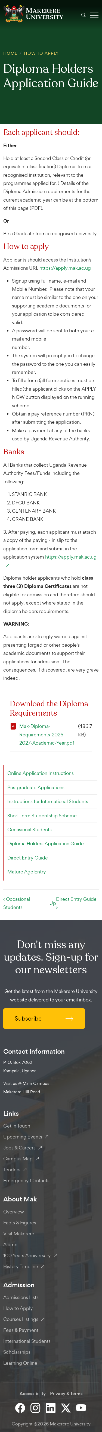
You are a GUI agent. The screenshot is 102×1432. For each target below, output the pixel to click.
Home (10, 53)
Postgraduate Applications (35, 787)
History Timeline (20, 1266)
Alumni (10, 1244)
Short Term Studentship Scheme (42, 815)
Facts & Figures (19, 1222)
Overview (13, 1212)
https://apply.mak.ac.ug (65, 268)
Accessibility (33, 1393)
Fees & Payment (20, 1330)
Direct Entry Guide (27, 858)
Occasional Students (29, 829)
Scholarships (16, 1352)
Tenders (11, 1169)
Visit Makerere (18, 1233)
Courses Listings (20, 1319)
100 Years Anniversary (27, 1255)
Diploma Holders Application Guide (45, 843)
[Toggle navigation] (94, 15)
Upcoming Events (22, 1137)
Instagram (35, 1407)
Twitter (66, 1407)
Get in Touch (16, 1126)
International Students (27, 1341)
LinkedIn (51, 1407)
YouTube (81, 1407)
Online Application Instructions (40, 773)
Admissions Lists (21, 1297)
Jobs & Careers (19, 1148)
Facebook (20, 1407)
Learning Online (20, 1363)
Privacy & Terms (66, 1393)
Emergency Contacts (26, 1180)
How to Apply (41, 53)
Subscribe (28, 1018)
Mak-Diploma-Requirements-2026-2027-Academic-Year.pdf (46, 734)
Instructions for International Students (47, 801)
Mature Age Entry (26, 872)
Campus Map (18, 1158)
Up (53, 903)
